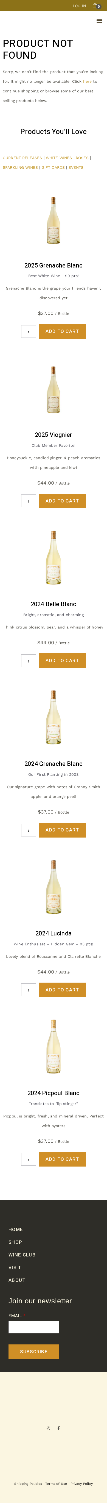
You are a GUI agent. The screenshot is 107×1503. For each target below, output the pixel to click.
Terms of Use (56, 1484)
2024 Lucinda (53, 933)
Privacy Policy (82, 1484)
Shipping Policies (28, 1484)
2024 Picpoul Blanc (53, 1093)
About (17, 1280)
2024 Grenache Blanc (53, 763)
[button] (99, 20)
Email (15, 1316)
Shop (15, 1242)
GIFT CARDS (53, 167)
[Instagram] (48, 1428)
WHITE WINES (59, 158)
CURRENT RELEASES (22, 158)
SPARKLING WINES (20, 167)
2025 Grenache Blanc (53, 265)
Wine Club (22, 1254)
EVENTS (76, 167)
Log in (79, 6)
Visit (15, 1267)
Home (16, 1229)
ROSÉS (83, 158)
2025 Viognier (53, 434)
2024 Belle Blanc (53, 604)
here (87, 81)
